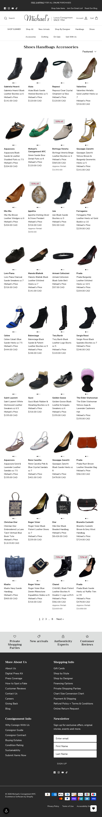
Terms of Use (68, 806)
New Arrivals (44, 29)
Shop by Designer (63, 678)
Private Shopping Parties (67, 688)
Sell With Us (71, 37)
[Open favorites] (93, 808)
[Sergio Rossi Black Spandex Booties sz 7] (87, 318)
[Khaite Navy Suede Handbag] (15, 567)
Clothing (44, 37)
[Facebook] (5, 8)
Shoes (92, 29)
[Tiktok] (17, 8)
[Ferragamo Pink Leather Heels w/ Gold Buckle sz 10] (87, 194)
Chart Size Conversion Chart (69, 693)
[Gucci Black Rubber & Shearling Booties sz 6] (39, 381)
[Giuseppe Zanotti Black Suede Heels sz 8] (63, 443)
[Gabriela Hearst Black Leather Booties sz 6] (15, 69)
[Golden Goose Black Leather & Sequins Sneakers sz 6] (63, 381)
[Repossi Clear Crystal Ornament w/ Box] (63, 69)
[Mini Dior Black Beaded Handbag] (63, 505)
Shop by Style (61, 673)
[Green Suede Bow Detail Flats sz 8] (39, 132)
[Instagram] (9, 8)
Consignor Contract (15, 735)
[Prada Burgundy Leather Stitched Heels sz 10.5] (87, 256)
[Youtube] (13, 8)
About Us (10, 668)
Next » (60, 619)
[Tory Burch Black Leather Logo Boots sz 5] (63, 318)
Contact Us (11, 693)
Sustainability (12, 750)
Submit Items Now (15, 755)
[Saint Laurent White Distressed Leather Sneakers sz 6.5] (15, 381)
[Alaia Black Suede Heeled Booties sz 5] (39, 69)
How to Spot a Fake (16, 683)
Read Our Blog (91, 8)
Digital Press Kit (14, 673)
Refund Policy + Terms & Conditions (73, 703)
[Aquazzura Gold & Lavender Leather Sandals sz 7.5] (15, 443)
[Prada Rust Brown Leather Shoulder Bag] (87, 443)
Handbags (79, 29)
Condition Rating (14, 745)
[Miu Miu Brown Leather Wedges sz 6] (15, 194)
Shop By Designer (62, 29)
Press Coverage (13, 678)
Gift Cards (59, 668)
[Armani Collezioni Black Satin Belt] (63, 256)
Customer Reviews (15, 688)
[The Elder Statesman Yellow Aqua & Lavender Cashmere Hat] (87, 381)
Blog (7, 708)
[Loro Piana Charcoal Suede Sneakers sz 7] (15, 256)
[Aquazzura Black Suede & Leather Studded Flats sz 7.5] (15, 132)
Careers (9, 698)
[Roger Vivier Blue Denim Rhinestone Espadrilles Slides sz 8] (39, 567)
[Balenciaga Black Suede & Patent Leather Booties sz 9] (39, 318)
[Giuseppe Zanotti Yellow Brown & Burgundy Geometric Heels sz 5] (87, 132)
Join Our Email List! (75, 8)
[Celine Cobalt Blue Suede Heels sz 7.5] (15, 318)
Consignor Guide (14, 730)
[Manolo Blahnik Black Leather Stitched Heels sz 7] (39, 256)
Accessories (31, 37)
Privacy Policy (53, 806)
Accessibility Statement (87, 806)
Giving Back (11, 703)
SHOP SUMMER (14, 29)
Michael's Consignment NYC (24, 794)
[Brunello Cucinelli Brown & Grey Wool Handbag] (87, 505)
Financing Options (63, 683)
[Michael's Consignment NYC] (49, 18)
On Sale (57, 37)
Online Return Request (66, 708)
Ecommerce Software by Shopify (19, 796)
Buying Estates (13, 740)
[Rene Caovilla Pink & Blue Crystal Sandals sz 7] (39, 443)
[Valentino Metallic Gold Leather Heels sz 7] (87, 69)
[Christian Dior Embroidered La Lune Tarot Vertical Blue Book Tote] (15, 505)
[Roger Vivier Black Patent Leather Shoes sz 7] (39, 505)
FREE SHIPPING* (38, 2)
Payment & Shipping (65, 698)
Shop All (29, 29)
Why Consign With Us (17, 725)
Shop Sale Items (58, 8)
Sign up (62, 763)
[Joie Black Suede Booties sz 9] (63, 194)
